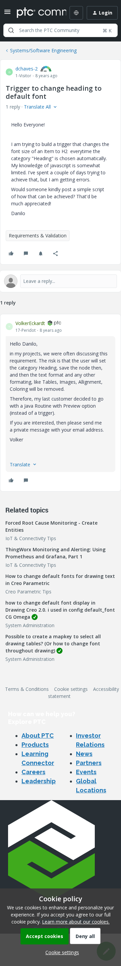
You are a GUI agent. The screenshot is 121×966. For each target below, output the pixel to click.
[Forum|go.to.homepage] (36, 12)
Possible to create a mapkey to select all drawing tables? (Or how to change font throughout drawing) (53, 643)
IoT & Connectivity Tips (30, 538)
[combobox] (60, 30)
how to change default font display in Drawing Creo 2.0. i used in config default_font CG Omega (60, 609)
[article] (60, 403)
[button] (7, 14)
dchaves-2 (26, 68)
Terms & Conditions (27, 689)
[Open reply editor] (60, 281)
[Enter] (11, 30)
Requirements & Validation (38, 235)
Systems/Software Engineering (43, 50)
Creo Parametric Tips (28, 591)
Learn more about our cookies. (76, 921)
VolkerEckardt (30, 323)
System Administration (29, 625)
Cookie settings (71, 689)
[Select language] (76, 13)
